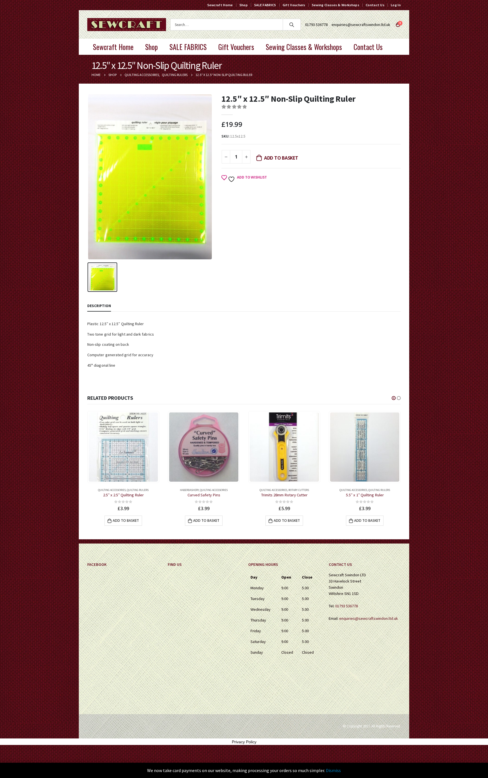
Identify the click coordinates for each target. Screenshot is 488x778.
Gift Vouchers (294, 5)
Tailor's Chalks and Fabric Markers (372, 490)
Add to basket (281, 158)
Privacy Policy (244, 742)
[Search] (291, 24)
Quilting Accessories (133, 490)
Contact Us (375, 5)
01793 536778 (346, 606)
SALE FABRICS (265, 5)
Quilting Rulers (299, 490)
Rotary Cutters (218, 490)
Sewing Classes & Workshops (335, 5)
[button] (393, 398)
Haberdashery (108, 490)
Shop (243, 5)
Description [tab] (99, 305)
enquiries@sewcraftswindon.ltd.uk (361, 24)
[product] (123, 447)
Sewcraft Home (220, 5)
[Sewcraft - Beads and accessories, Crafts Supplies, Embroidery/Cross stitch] (126, 24)
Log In (396, 5)
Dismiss (333, 770)
